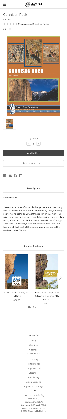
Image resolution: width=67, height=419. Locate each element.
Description (33, 188)
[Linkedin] (20, 176)
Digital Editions (33, 382)
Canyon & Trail (33, 368)
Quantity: (33, 138)
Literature (33, 373)
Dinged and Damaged (33, 386)
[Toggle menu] (4, 4)
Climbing (33, 359)
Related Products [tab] (33, 246)
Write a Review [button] (42, 24)
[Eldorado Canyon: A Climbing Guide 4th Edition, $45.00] (47, 271)
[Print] (15, 176)
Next (60, 277)
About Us (33, 345)
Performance (33, 364)
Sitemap (33, 349)
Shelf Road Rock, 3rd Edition (16, 294)
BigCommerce (39, 408)
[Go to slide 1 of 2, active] (29, 307)
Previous (4, 277)
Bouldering (33, 377)
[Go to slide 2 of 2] (34, 307)
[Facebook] (4, 176)
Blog (33, 340)
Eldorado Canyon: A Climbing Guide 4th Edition (47, 296)
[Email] (10, 176)
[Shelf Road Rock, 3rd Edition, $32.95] (17, 271)
